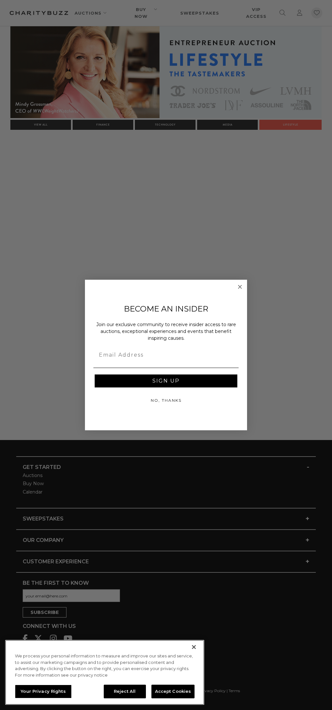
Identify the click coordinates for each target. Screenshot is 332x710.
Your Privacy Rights (43, 691)
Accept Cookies (173, 691)
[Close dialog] (240, 287)
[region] (104, 672)
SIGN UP (166, 381)
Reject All (125, 691)
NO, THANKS (166, 400)
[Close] (194, 647)
